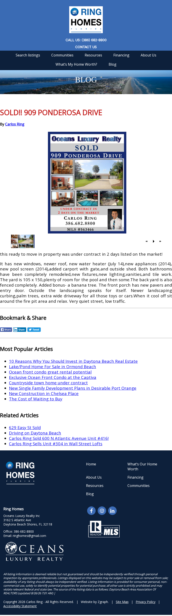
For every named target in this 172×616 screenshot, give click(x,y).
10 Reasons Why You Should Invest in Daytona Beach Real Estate (73, 361)
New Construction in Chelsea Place (44, 393)
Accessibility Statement (20, 606)
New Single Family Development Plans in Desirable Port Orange (72, 388)
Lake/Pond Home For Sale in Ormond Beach (52, 366)
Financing (121, 55)
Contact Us (86, 47)
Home (91, 464)
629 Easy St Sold (25, 427)
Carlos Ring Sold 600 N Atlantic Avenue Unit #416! (59, 438)
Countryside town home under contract (48, 382)
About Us (148, 55)
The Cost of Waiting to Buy (35, 399)
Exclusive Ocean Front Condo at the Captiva (52, 377)
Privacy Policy (145, 602)
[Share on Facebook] (6, 331)
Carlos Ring (14, 124)
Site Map (122, 602)
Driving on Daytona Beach (35, 433)
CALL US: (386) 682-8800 (86, 40)
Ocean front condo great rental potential (50, 372)
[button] (146, 241)
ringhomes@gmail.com (29, 536)
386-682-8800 (24, 531)
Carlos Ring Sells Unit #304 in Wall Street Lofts (55, 443)
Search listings (28, 55)
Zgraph (103, 602)
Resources (93, 55)
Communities (62, 55)
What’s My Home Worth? (76, 64)
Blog (112, 64)
